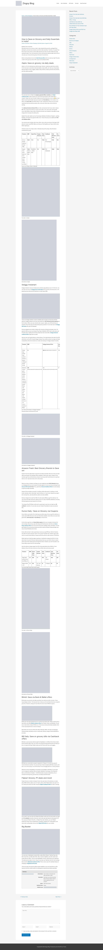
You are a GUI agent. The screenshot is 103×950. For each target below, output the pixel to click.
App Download (83, 3)
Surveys (76, 3)
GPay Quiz (71, 44)
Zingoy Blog (28, 3)
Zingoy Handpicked (73, 62)
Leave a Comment (25, 43)
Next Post (58, 896)
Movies (70, 48)
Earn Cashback (64, 3)
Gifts (70, 42)
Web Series (71, 60)
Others (70, 52)
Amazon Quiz (72, 38)
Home (58, 3)
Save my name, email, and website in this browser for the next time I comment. (39, 931)
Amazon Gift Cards (26, 486)
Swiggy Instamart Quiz (74, 56)
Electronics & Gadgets (74, 40)
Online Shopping (33, 43)
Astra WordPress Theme (61, 946)
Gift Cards (71, 3)
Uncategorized (72, 58)
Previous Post (24, 896)
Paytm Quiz (71, 54)
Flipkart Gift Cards (43, 823)
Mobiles (71, 46)
